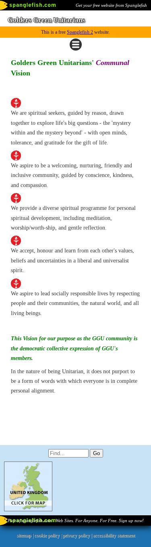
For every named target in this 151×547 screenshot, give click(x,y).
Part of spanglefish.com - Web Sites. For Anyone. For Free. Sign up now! (76, 520)
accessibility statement (114, 535)
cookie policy (47, 535)
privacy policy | (78, 535)
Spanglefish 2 (80, 32)
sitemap (24, 535)
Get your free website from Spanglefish (111, 5)
